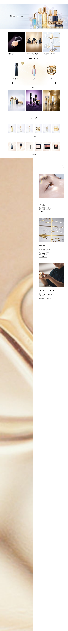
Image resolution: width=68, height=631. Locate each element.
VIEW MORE (59, 167)
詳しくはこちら (43, 211)
